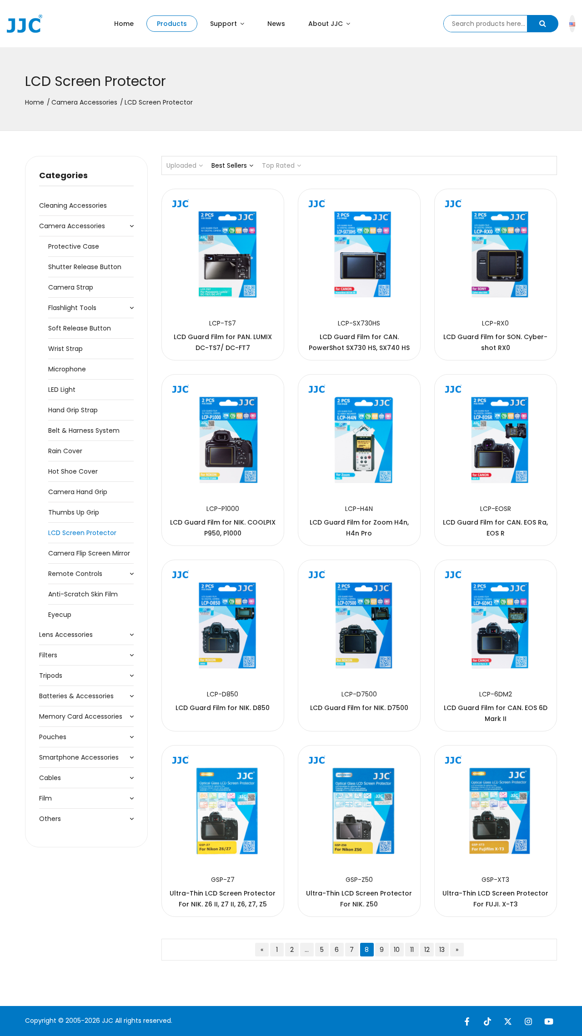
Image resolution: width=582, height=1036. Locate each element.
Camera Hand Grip (77, 491)
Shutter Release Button (84, 266)
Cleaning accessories (73, 205)
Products (172, 23)
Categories (63, 175)
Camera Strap (70, 287)
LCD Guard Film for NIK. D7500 (359, 707)
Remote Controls (75, 573)
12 (427, 949)
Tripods (50, 675)
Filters (48, 655)
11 (412, 949)
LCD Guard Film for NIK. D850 (223, 707)
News (276, 23)
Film (45, 798)
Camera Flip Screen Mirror (89, 553)
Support (224, 23)
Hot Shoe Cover (73, 471)
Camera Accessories (84, 102)
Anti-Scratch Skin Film (83, 594)
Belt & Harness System (84, 430)
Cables (50, 777)
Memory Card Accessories (80, 716)
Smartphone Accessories (79, 757)
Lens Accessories (66, 634)
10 (397, 949)
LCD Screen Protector (82, 532)
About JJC (326, 23)
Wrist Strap (65, 348)
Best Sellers (229, 165)
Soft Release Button (79, 328)
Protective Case (73, 246)
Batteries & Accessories (76, 696)
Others (50, 818)
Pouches (52, 736)
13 (442, 949)
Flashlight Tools (72, 307)
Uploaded (181, 165)
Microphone (67, 369)
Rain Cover (65, 450)
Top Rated (278, 165)
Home (124, 23)
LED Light (61, 389)
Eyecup (59, 614)
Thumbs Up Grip (73, 512)
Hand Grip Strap (73, 410)
